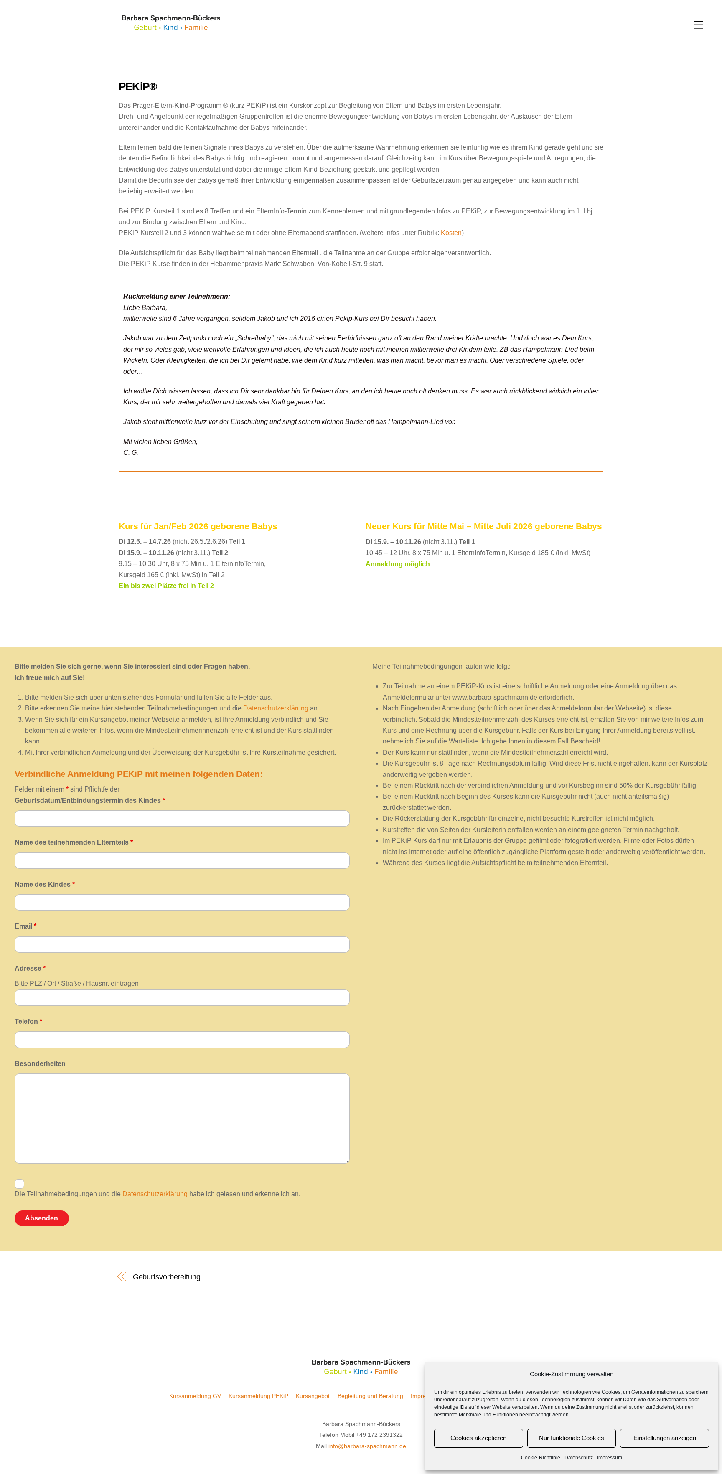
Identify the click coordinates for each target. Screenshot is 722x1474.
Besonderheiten (40, 1063)
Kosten (451, 232)
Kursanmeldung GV (195, 1396)
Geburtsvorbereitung (167, 1276)
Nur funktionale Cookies (571, 1437)
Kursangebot (313, 1396)
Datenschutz (578, 1458)
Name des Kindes (45, 884)
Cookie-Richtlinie (540, 1458)
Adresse (30, 968)
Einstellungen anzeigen (664, 1437)
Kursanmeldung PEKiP (258, 1396)
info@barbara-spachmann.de (367, 1446)
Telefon (28, 1021)
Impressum (609, 1458)
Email (25, 926)
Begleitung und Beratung (370, 1396)
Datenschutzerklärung (275, 708)
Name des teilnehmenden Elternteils (74, 842)
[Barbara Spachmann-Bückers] (171, 29)
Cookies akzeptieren (478, 1437)
